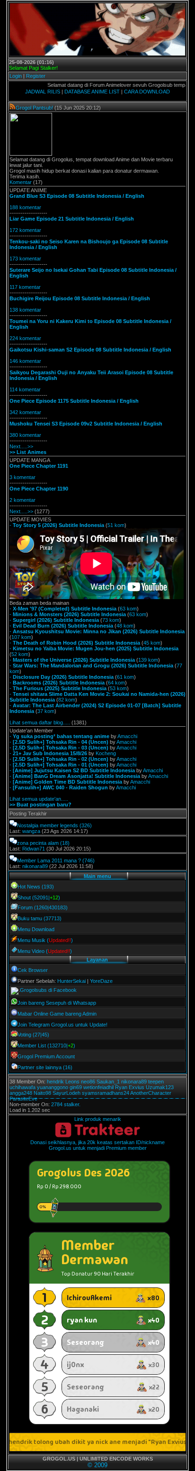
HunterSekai (71, 981)
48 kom (124, 626)
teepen (156, 1081)
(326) (86, 825)
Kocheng (106, 753)
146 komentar (25, 361)
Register (35, 76)
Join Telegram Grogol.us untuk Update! (62, 1024)
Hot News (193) (36, 886)
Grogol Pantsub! (34, 108)
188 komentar (25, 207)
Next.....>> (21, 446)
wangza (31, 831)
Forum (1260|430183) (43, 907)
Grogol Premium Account (46, 1056)
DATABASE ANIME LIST (92, 91)
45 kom (151, 643)
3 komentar (22, 477)
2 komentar (22, 500)
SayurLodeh (66, 1093)
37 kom (45, 711)
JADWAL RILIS (42, 91)
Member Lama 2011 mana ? (49, 860)
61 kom (125, 677)
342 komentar (25, 412)
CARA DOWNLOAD (147, 91)
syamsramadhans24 (105, 1093)
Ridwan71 (33, 848)
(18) (65, 843)
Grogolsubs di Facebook (48, 990)
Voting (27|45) (33, 1034)
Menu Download (36, 929)
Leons (72, 1081)
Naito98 (42, 1093)
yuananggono (52, 1087)
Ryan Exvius (129, 1087)
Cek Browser (33, 970)
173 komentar (25, 258)
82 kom (66, 700)
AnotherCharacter (150, 1093)
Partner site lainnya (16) (45, 1067)
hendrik (55, 1081)
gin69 (76, 1087)
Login (15, 76)
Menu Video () (45, 951)
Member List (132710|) (46, 1045)
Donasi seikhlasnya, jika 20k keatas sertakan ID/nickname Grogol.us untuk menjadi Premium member (97, 1145)
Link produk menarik (97, 1119)
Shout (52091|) (39, 897)
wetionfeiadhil (98, 1087)
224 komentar (25, 338)
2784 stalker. (65, 1104)
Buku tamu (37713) (40, 918)
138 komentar (25, 310)
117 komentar (25, 287)
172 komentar (25, 230)
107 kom (21, 637)
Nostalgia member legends (47, 825)
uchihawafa (22, 1087)
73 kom (110, 620)
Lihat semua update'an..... (38, 799)
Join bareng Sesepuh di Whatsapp (57, 1003)
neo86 (88, 1081)
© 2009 (97, 1465)
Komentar (20, 182)
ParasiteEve (23, 1098)
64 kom (116, 682)
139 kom (148, 660)
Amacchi (127, 736)
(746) (88, 860)
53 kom (118, 688)
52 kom (19, 654)
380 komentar (25, 435)
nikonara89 (35, 866)
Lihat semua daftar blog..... (39, 722)
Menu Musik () (45, 940)
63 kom (128, 608)
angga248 (20, 1093)
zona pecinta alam (38, 843)
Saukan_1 (108, 1081)
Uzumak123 (160, 1087)
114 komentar (25, 389)
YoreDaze (101, 981)
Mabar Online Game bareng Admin (57, 1014)
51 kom (115, 525)
